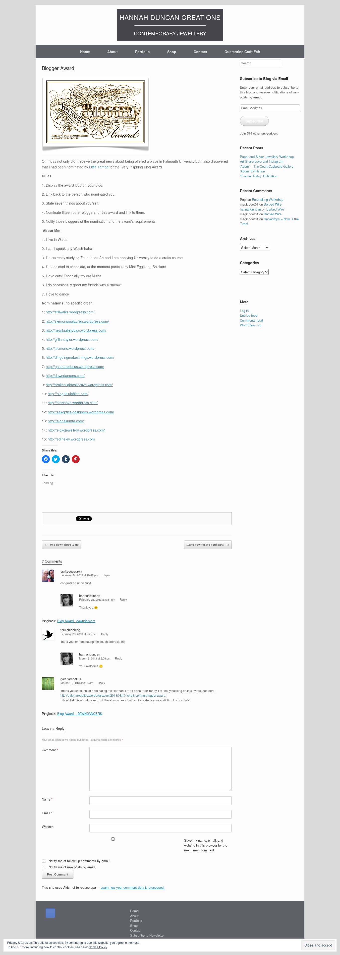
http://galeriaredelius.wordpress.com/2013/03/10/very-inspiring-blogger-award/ (113, 695)
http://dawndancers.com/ (65, 375)
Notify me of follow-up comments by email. (79, 860)
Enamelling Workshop (267, 199)
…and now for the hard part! (207, 544)
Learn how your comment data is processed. (133, 887)
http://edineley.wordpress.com (71, 439)
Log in (244, 310)
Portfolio (142, 51)
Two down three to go (62, 544)
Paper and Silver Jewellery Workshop (267, 156)
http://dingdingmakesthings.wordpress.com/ (80, 357)
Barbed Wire (273, 204)
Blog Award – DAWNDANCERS (79, 713)
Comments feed (251, 320)
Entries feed (248, 315)
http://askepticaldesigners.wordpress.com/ (81, 411)
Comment (50, 749)
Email (47, 812)
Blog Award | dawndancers (76, 620)
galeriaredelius (70, 678)
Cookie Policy (98, 947)
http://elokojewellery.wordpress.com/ (76, 430)
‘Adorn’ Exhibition (252, 171)
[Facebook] (50, 913)
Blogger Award (58, 68)
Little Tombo (99, 166)
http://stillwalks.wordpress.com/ (70, 311)
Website (48, 826)
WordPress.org (250, 325)
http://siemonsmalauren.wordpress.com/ (77, 321)
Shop (171, 51)
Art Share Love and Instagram (261, 161)
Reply (106, 575)
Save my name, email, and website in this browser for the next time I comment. (205, 845)
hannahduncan (89, 595)
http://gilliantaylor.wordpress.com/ (72, 339)
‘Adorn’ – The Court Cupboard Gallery (266, 166)
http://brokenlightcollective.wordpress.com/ (79, 384)
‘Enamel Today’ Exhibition (258, 176)
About (112, 51)
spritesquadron (71, 571)
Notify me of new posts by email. (72, 867)
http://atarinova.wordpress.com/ (73, 402)
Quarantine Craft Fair (242, 51)
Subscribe (254, 120)
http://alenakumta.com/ (66, 420)
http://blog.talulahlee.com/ (68, 393)
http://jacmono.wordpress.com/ (70, 348)
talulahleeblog (70, 629)
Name (47, 799)
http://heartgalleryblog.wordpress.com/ (75, 330)
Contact (200, 51)
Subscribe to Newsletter (147, 935)
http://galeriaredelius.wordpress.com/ (75, 366)
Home (85, 51)
